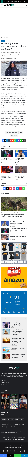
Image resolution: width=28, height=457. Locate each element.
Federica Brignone (11, 132)
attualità (3, 417)
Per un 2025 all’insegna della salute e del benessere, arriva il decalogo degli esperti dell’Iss (17, 341)
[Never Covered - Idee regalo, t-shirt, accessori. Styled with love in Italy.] (14, 263)
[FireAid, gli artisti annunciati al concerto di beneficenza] (23, 396)
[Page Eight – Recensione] (6, 350)
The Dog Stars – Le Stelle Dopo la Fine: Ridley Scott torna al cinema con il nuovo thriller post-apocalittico (13, 214)
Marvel (16, 419)
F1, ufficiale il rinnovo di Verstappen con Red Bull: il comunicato (21, 176)
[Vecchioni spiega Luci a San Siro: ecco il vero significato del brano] (6, 325)
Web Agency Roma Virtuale (16, 447)
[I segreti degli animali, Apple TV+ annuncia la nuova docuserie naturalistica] (6, 332)
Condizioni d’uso (4, 384)
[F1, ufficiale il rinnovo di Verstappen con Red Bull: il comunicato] (21, 169)
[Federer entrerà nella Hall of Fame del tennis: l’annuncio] (23, 406)
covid (14, 417)
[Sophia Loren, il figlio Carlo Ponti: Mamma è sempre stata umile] (5, 396)
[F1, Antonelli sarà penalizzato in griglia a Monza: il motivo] (7, 153)
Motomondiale (5, 421)
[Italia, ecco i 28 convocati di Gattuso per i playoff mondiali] (14, 406)
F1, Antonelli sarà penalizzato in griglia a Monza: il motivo (7, 160)
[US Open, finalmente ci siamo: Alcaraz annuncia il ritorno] (7, 169)
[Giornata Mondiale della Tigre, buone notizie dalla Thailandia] (14, 396)
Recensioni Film (13, 421)
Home (3, 37)
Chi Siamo (3, 380)
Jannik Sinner (10, 419)
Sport (7, 37)
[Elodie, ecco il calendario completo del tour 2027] (5, 401)
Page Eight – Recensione (17, 348)
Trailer (23, 424)
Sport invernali (5, 424)
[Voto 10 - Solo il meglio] (9, 5)
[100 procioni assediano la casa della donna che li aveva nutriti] (14, 401)
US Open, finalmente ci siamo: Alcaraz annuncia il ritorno (7, 176)
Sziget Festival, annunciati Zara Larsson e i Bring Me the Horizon (18, 356)
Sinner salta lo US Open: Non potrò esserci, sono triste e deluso (20, 160)
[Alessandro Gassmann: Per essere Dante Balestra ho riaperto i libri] (23, 401)
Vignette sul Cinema (19, 426)
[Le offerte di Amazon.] (14, 287)
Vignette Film (9, 426)
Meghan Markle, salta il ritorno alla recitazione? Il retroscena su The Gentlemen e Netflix (18, 236)
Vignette (3, 426)
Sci (21, 132)
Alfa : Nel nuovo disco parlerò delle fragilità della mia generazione (17, 223)
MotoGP (21, 419)
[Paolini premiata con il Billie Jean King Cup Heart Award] (5, 406)
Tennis (11, 424)
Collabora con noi (5, 382)
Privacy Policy (4, 387)
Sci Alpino (14, 135)
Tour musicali (17, 424)
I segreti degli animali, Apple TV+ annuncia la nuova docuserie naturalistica (17, 332)
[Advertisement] (14, 22)
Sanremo (20, 421)
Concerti (9, 417)
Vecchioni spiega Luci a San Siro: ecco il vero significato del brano (17, 324)
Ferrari (21, 417)
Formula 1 (4, 419)
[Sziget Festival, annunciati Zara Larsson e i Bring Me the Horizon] (6, 356)
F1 (17, 417)
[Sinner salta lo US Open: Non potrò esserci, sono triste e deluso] (21, 153)
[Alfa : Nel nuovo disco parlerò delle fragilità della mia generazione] (5, 223)
